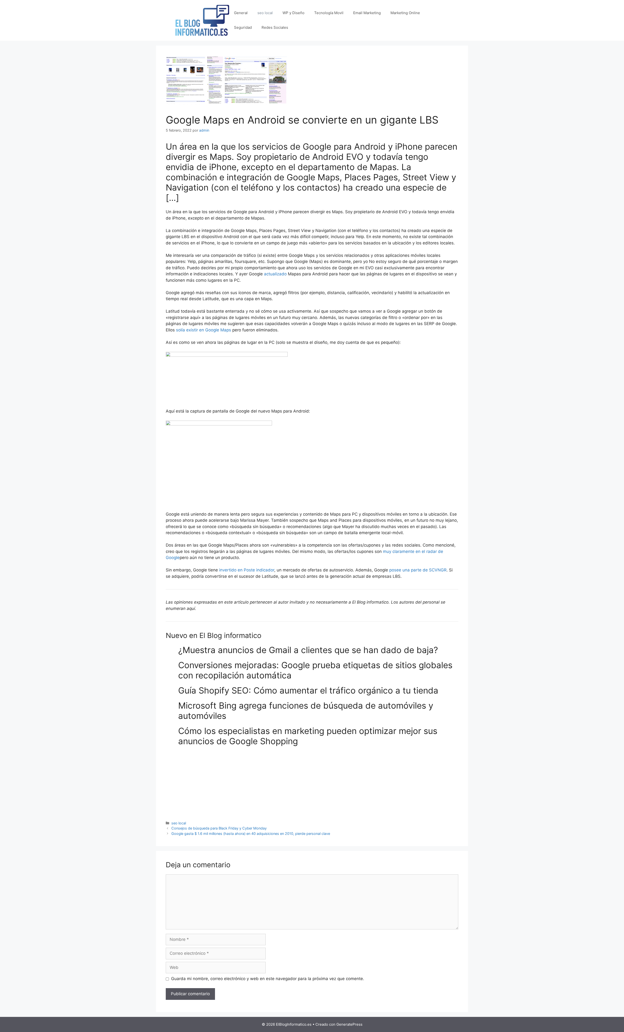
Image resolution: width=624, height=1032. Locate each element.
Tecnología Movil (328, 12)
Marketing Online (405, 12)
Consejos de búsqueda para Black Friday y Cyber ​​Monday (219, 828)
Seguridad (243, 27)
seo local (265, 12)
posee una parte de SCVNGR (418, 570)
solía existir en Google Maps (203, 330)
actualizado (275, 273)
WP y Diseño (293, 12)
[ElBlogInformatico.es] (202, 20)
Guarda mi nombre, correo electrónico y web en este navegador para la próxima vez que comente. (267, 978)
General (241, 12)
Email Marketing (367, 12)
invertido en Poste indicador (246, 570)
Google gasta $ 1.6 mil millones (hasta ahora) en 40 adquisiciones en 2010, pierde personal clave (250, 833)
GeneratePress (349, 1024)
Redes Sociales (275, 27)
